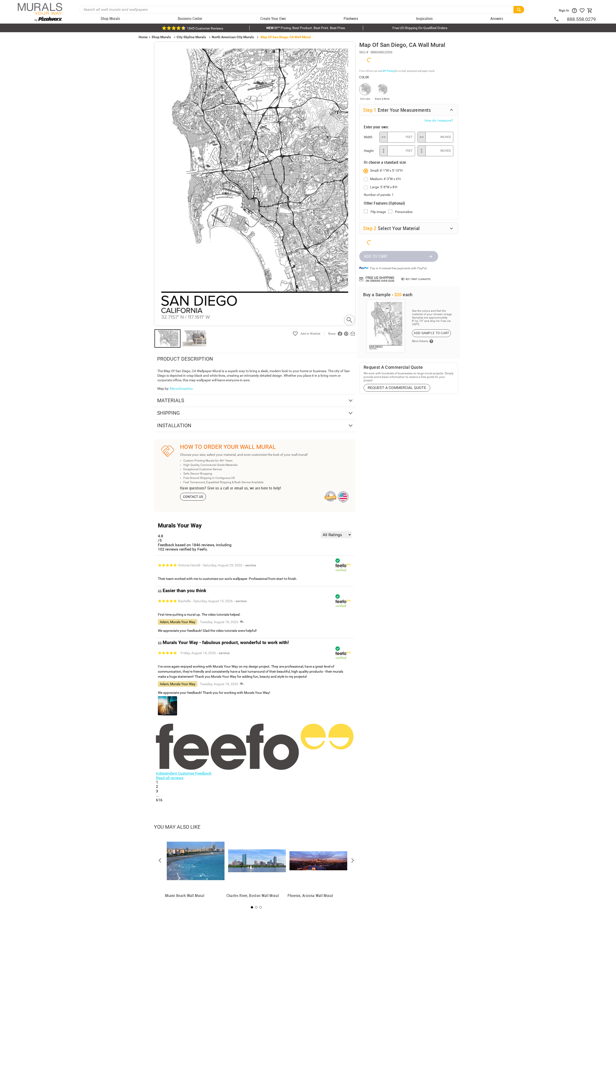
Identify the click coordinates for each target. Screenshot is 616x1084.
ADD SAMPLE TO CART (431, 333)
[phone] (560, 19)
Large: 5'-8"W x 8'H (383, 187)
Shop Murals (161, 37)
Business (517, 569)
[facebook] (340, 334)
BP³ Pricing (388, 71)
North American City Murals (233, 37)
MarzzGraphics (181, 388)
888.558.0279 (581, 19)
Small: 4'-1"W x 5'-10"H (386, 170)
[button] (160, 860)
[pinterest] (346, 334)
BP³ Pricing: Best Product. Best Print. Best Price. (306, 28)
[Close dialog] (605, 494)
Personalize (403, 212)
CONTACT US (193, 497)
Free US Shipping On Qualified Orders (419, 28)
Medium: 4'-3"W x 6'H (385, 179)
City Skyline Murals (191, 37)
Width (368, 137)
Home (457, 569)
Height (369, 151)
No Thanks (517, 584)
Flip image (378, 212)
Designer (577, 569)
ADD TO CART (376, 256)
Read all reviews (169, 778)
